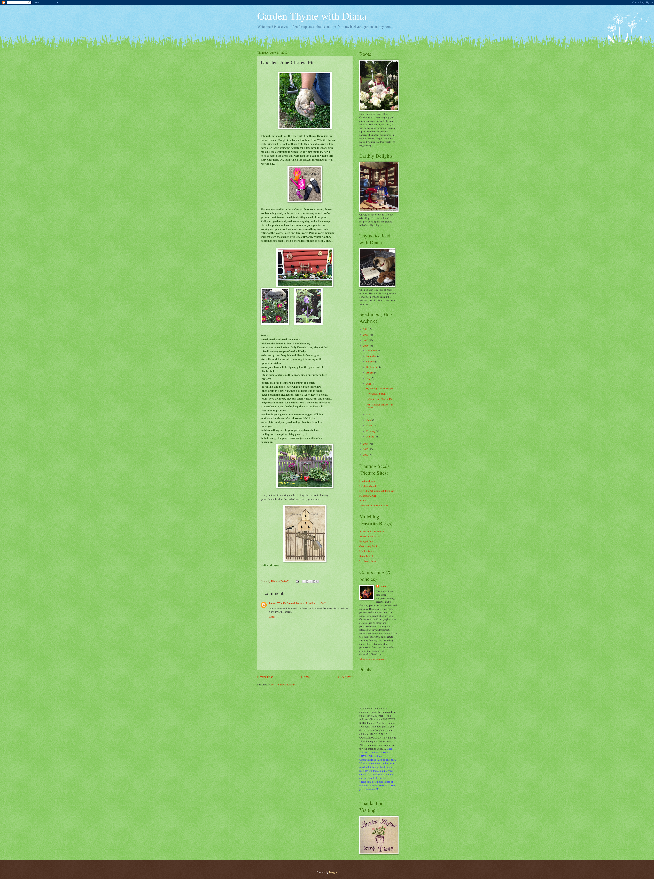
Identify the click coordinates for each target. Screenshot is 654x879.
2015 (366, 345)
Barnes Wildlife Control (282, 603)
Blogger (333, 872)
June (369, 383)
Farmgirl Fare (366, 541)
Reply (272, 616)
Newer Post (265, 676)
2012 (366, 454)
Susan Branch (366, 556)
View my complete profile (372, 659)
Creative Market (367, 485)
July (368, 378)
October (370, 361)
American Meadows (369, 536)
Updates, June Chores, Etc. (379, 399)
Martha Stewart (367, 551)
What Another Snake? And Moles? (379, 406)
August (370, 372)
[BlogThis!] (307, 581)
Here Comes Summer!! (377, 393)
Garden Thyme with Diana (312, 15)
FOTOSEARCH (367, 495)
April (369, 419)
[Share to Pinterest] (317, 581)
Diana (382, 586)
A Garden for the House (371, 531)
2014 (366, 443)
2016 (366, 340)
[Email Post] (297, 581)
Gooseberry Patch (368, 546)
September (372, 367)
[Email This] (304, 581)
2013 (366, 449)
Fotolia (362, 500)
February (371, 431)
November (371, 356)
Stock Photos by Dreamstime (373, 505)
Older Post (345, 676)
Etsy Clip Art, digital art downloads (377, 490)
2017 (366, 334)
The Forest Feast (367, 561)
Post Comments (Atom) (283, 684)
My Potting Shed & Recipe (379, 388)
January (370, 436)
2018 (366, 329)
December (372, 350)
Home (305, 676)
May (369, 414)
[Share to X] (310, 581)
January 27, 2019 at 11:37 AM (311, 603)
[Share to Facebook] (313, 581)
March (370, 425)
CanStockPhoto (367, 481)
